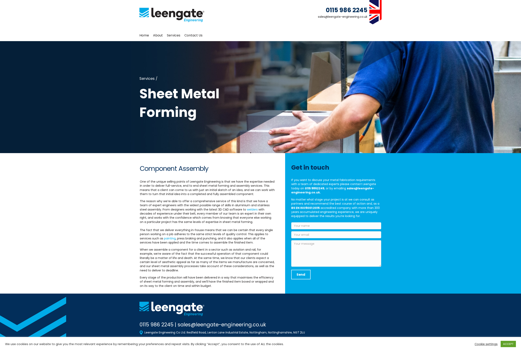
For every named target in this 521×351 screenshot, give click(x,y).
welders (252, 209)
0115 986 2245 (346, 10)
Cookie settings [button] (486, 344)
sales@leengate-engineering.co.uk (342, 17)
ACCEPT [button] (508, 344)
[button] (301, 274)
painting (170, 238)
